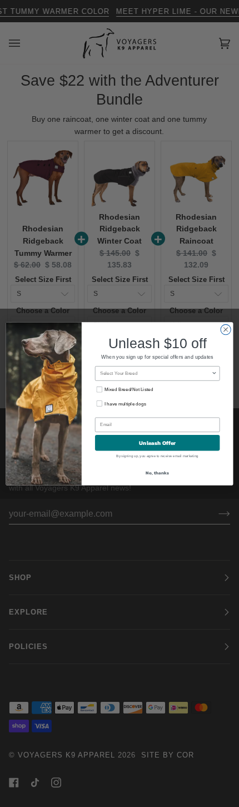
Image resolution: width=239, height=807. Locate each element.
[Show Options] (214, 373)
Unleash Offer (157, 442)
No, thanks (157, 472)
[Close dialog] (226, 329)
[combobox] (155, 373)
